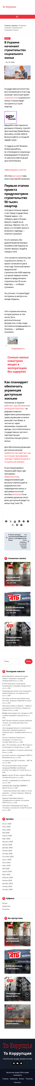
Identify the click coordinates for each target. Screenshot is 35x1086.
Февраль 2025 (7, 877)
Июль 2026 (6, 827)
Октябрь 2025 (7, 854)
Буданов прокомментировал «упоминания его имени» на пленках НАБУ (15, 801)
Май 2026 (6, 833)
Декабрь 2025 (7, 848)
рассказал (16, 176)
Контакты (17, 1082)
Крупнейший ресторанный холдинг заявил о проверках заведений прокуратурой (15, 679)
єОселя (16, 494)
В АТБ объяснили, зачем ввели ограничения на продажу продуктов (16, 611)
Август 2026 (6, 824)
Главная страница (11, 26)
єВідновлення (11, 476)
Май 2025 (6, 869)
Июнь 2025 (6, 865)
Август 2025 (6, 860)
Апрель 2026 (7, 836)
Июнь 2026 (6, 830)
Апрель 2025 (7, 871)
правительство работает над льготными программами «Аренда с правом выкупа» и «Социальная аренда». (17, 457)
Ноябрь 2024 (7, 886)
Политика (5, 909)
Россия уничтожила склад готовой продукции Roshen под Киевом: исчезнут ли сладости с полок (15, 768)
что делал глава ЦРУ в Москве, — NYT (16, 760)
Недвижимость (18, 349)
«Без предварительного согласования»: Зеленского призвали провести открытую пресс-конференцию (16, 730)
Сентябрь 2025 (8, 857)
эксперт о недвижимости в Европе (15, 780)
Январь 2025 (7, 880)
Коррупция (6, 906)
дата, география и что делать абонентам (17, 750)
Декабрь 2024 (7, 883)
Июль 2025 (6, 863)
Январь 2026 (7, 845)
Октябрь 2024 (7, 889)
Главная (5, 1079)
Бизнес (7, 38)
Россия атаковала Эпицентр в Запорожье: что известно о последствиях (13, 740)
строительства (11, 97)
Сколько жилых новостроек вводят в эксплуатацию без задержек (18, 364)
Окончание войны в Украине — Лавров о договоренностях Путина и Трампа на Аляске (17, 708)
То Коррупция (18, 1053)
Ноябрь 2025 (7, 851)
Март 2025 (6, 875)
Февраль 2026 (7, 842)
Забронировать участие (15, 169)
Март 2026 (6, 839)
